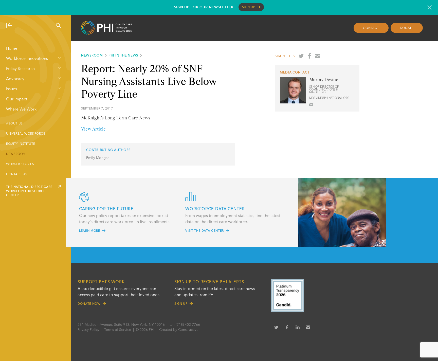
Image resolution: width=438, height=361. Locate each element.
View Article (93, 129)
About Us (14, 123)
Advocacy (15, 79)
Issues (11, 89)
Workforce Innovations (27, 59)
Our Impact (16, 99)
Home (11, 49)
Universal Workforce (25, 133)
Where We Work (21, 109)
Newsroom (16, 154)
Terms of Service (117, 330)
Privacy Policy (88, 330)
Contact (371, 28)
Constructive (188, 330)
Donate (407, 28)
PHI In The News (123, 55)
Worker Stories (20, 164)
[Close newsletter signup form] (429, 7)
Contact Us (16, 174)
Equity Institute (20, 144)
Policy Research (20, 69)
